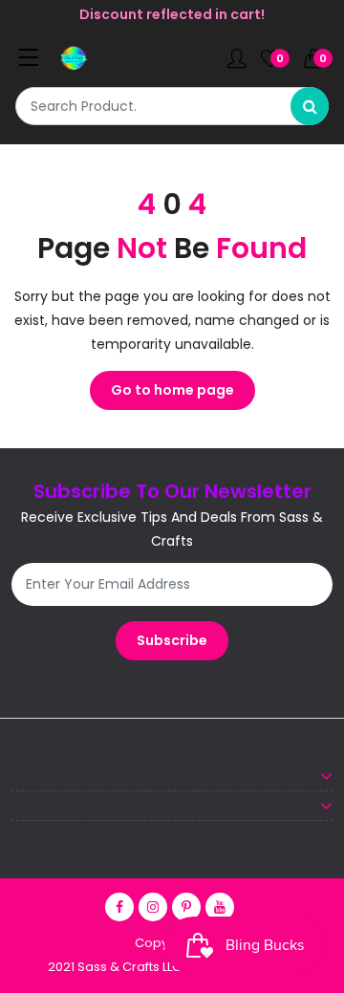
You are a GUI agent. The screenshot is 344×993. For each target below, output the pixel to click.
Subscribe (172, 640)
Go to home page (172, 389)
